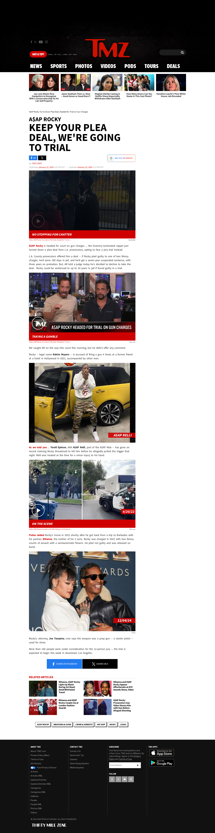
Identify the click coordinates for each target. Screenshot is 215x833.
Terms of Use (37, 759)
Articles (34, 771)
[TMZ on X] (36, 42)
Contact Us (75, 751)
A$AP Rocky (43, 724)
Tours (151, 66)
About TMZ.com (38, 751)
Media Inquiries (77, 767)
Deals (173, 66)
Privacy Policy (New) (40, 755)
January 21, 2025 (46, 167)
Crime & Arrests (83, 724)
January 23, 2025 (85, 167)
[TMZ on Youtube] (41, 42)
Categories (36, 788)
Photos (83, 66)
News (36, 66)
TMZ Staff (37, 163)
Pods (130, 66)
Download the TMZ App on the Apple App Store (161, 752)
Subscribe (138, 765)
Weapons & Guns (62, 724)
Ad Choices (36, 763)
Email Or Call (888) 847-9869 (62, 55)
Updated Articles (38, 780)
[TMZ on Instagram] (46, 42)
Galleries (35, 796)
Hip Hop (101, 724)
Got (38, 54)
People (34, 800)
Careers (73, 759)
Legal (123, 724)
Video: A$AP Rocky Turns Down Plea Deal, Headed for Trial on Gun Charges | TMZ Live (50, 342)
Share (66, 663)
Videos (108, 66)
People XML (36, 804)
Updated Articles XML (41, 784)
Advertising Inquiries (79, 763)
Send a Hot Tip (77, 755)
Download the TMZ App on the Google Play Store (161, 763)
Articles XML (36, 776)
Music (112, 724)
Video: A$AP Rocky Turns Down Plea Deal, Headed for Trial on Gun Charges (50, 240)
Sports (58, 66)
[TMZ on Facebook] (31, 42)
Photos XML (36, 808)
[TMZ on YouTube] (125, 779)
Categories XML (38, 792)
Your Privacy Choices (46, 767)
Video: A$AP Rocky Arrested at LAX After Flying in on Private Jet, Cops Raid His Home (50, 529)
